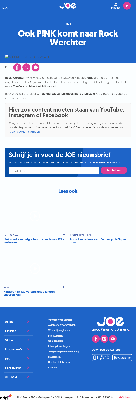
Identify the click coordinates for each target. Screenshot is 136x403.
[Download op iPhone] (101, 360)
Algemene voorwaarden (62, 325)
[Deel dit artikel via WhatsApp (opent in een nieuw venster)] (35, 67)
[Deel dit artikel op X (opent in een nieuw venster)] (26, 67)
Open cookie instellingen (24, 131)
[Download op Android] (122, 360)
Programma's (13, 349)
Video (9, 340)
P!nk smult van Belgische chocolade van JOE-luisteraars (34, 241)
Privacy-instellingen (59, 346)
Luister (127, 6)
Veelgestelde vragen (60, 319)
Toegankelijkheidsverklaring (63, 351)
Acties (9, 322)
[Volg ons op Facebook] (96, 339)
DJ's (7, 358)
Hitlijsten (10, 331)
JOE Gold (11, 377)
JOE (68, 6)
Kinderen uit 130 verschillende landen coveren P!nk (29, 293)
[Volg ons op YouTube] (113, 339)
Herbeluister (13, 368)
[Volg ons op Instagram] (104, 339)
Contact (52, 367)
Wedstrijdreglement (59, 330)
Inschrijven (114, 170)
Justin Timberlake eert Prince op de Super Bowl (98, 241)
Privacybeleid (55, 335)
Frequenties (54, 356)
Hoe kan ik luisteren (59, 362)
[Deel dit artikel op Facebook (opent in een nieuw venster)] (17, 67)
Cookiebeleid (55, 341)
